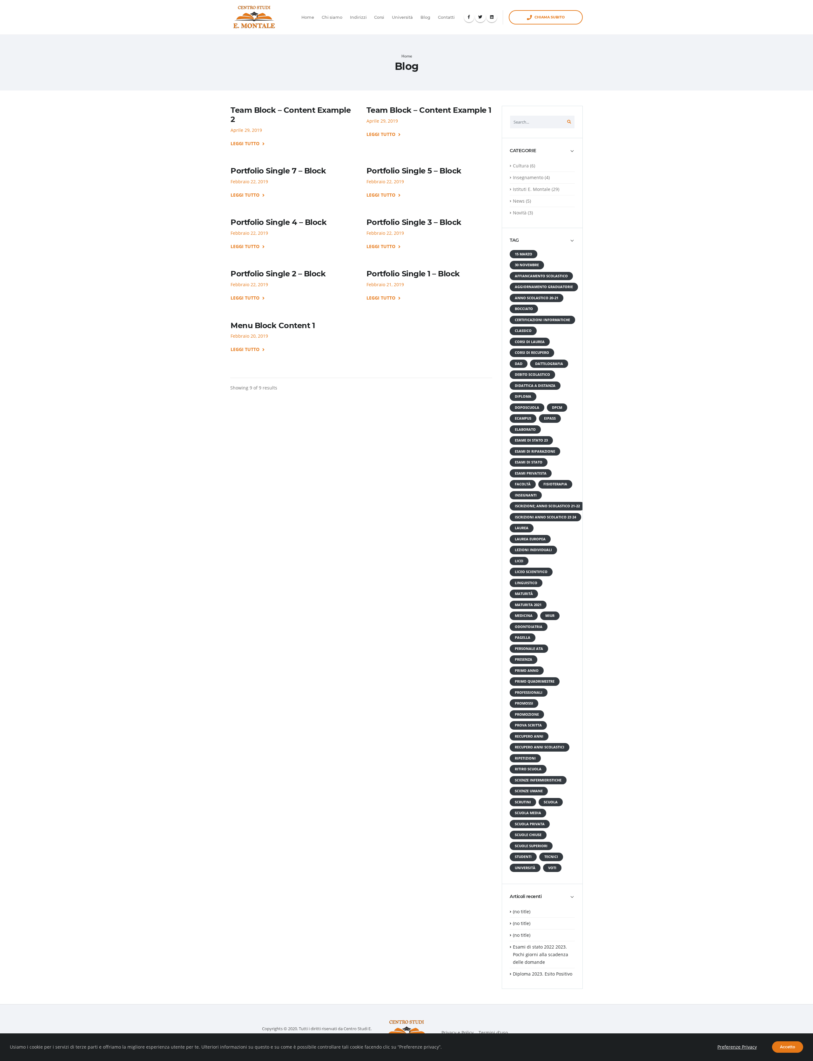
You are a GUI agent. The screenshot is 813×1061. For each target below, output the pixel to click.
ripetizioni (525, 758)
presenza (523, 659)
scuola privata (530, 824)
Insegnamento (528, 177)
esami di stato (528, 462)
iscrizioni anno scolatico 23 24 (545, 517)
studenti (523, 857)
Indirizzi (358, 17)
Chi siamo (332, 17)
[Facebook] (469, 17)
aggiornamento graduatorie (544, 287)
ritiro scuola (528, 769)
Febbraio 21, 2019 (385, 284)
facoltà (523, 484)
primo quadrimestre (534, 681)
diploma (523, 396)
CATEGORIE (523, 150)
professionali (528, 692)
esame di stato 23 (531, 440)
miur (549, 615)
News (519, 201)
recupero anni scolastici (539, 747)
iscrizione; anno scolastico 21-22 (547, 506)
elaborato (525, 429)
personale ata (529, 648)
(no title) (521, 912)
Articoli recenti (525, 896)
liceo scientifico (531, 572)
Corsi (379, 17)
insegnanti (526, 495)
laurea (521, 528)
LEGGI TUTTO (246, 143)
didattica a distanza (535, 385)
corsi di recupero (532, 352)
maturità (524, 593)
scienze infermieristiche (538, 780)
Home (307, 17)
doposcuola (527, 407)
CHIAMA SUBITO (549, 17)
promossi (524, 703)
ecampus (523, 418)
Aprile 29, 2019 (246, 130)
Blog (425, 17)
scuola (551, 802)
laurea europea (530, 539)
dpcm (557, 407)
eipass (550, 418)
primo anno (527, 670)
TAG (514, 240)
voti (552, 868)
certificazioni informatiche (542, 320)
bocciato (524, 309)
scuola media (528, 813)
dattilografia (549, 364)
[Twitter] (480, 17)
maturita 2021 (528, 605)
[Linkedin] (492, 17)
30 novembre (527, 265)
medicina (524, 615)
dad (518, 364)
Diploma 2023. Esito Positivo (542, 974)
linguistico (526, 583)
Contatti (446, 17)
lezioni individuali (533, 550)
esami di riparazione (535, 451)
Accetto (787, 1046)
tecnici (551, 857)
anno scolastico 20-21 (536, 298)
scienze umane (529, 791)
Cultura (521, 166)
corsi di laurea (530, 342)
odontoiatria (528, 627)
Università (402, 17)
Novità (520, 213)
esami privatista (531, 473)
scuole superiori (531, 846)
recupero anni (529, 736)
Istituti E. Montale (531, 189)
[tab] (542, 153)
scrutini (523, 802)
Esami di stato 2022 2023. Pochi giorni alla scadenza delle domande (540, 954)
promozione (527, 714)
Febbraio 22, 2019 (249, 182)
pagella (522, 637)
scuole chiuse (528, 835)
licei (519, 561)
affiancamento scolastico (541, 276)
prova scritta (528, 725)
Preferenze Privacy (737, 1047)
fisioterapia (555, 484)
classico (523, 330)
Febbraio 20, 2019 (249, 336)
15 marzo (523, 254)
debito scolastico (532, 374)
